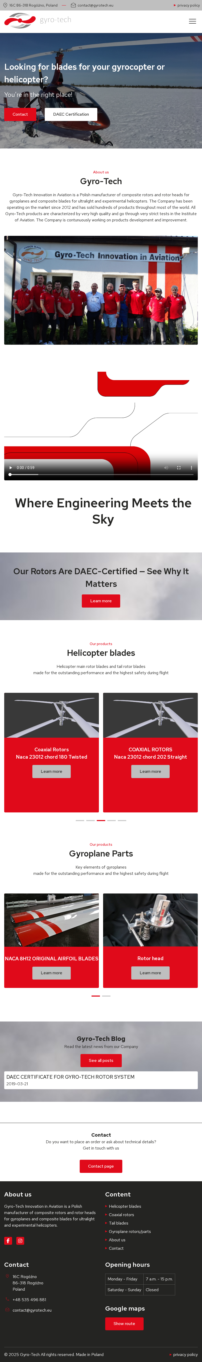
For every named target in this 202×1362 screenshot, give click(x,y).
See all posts (101, 1060)
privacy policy (189, 5)
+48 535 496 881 (29, 1299)
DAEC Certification (71, 114)
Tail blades (118, 1223)
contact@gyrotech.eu (95, 5)
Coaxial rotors (121, 1214)
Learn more (101, 601)
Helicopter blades (125, 1206)
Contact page (101, 1166)
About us (117, 1240)
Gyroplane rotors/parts (130, 1231)
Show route (124, 1323)
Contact (20, 114)
